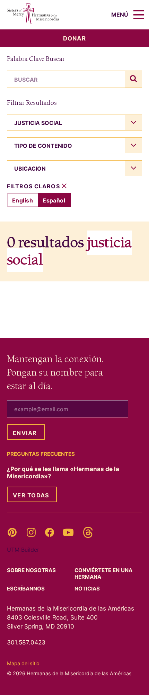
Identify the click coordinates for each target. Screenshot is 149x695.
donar (74, 38)
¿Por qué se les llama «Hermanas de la (63, 472)
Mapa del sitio (23, 663)
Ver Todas (31, 495)
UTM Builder (23, 549)
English (22, 200)
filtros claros (34, 186)
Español (54, 200)
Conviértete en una (103, 573)
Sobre (32, 570)
